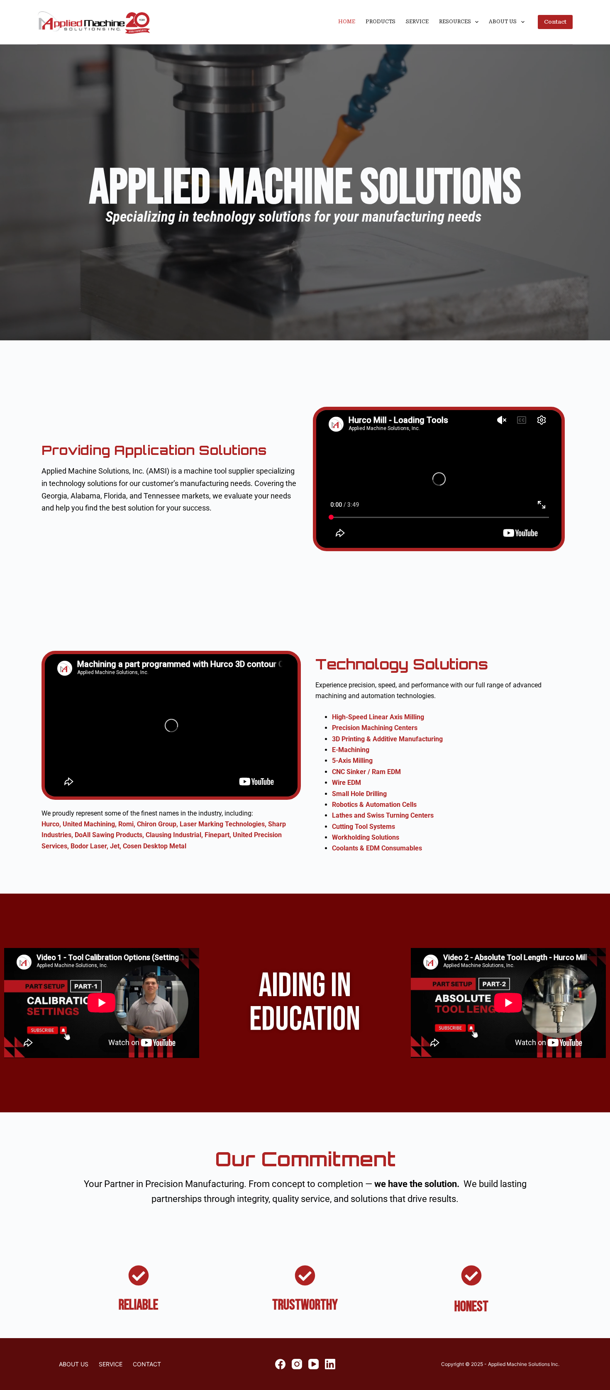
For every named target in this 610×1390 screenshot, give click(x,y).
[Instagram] (297, 1364)
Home (346, 21)
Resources (455, 21)
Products (380, 21)
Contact (555, 22)
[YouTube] (313, 1364)
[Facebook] (280, 1364)
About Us (503, 21)
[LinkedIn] (330, 1364)
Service (417, 21)
